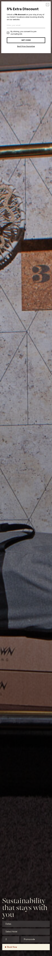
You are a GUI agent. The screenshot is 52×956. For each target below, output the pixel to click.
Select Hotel (11, 931)
